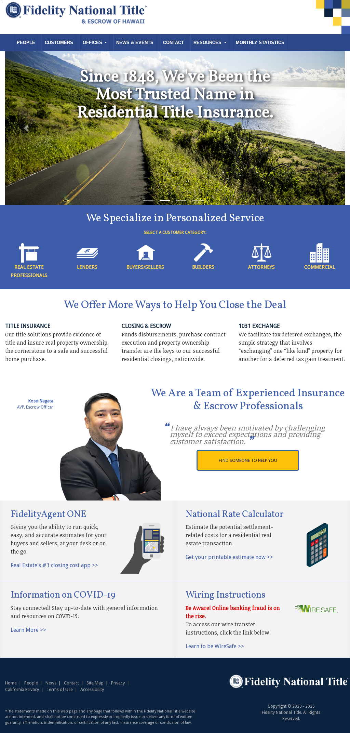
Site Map (95, 682)
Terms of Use (59, 689)
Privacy (118, 682)
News (50, 682)
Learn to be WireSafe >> (215, 646)
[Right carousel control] (323, 128)
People (26, 42)
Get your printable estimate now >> (229, 557)
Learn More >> (28, 630)
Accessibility (92, 689)
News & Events (134, 42)
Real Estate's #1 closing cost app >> (54, 565)
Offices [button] (93, 42)
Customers (59, 42)
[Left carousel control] (26, 128)
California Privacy (22, 689)
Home (11, 682)
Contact (173, 42)
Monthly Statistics (260, 42)
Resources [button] (208, 42)
